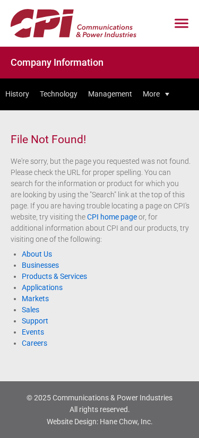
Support (35, 321)
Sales (30, 309)
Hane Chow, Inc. (126, 421)
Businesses (40, 265)
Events (33, 332)
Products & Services (54, 276)
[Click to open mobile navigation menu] (181, 23)
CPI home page (112, 217)
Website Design (72, 421)
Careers (34, 343)
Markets (35, 298)
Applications (42, 287)
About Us (37, 254)
